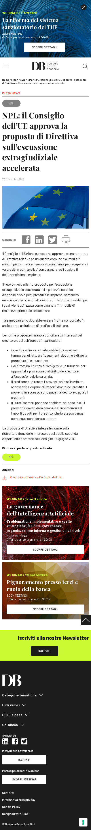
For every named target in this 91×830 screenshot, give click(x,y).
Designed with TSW (15, 814)
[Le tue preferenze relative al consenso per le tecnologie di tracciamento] (83, 822)
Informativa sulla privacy (18, 799)
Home (5, 79)
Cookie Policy (11, 807)
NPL (29, 79)
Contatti (8, 792)
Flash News (18, 79)
